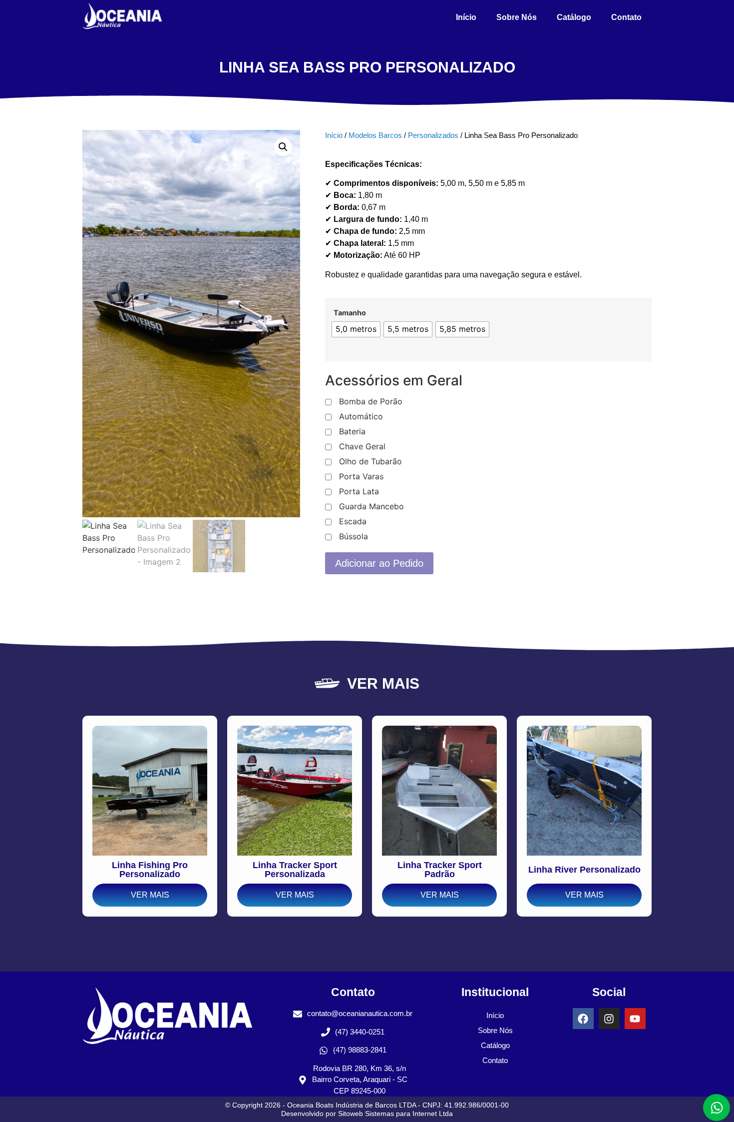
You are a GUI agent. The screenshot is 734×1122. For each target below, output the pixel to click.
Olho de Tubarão (370, 461)
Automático (361, 416)
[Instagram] (609, 1018)
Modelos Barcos (375, 135)
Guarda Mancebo (371, 506)
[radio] (356, 329)
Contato (626, 17)
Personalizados (433, 135)
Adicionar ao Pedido (379, 563)
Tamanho (350, 312)
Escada (353, 521)
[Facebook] (583, 1018)
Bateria (352, 431)
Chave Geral (362, 446)
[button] (283, 147)
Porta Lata (359, 491)
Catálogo (574, 17)
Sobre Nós (516, 17)
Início (466, 17)
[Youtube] (635, 1018)
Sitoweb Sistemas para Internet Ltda (395, 1114)
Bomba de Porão (370, 401)
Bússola (353, 536)
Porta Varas (361, 476)
